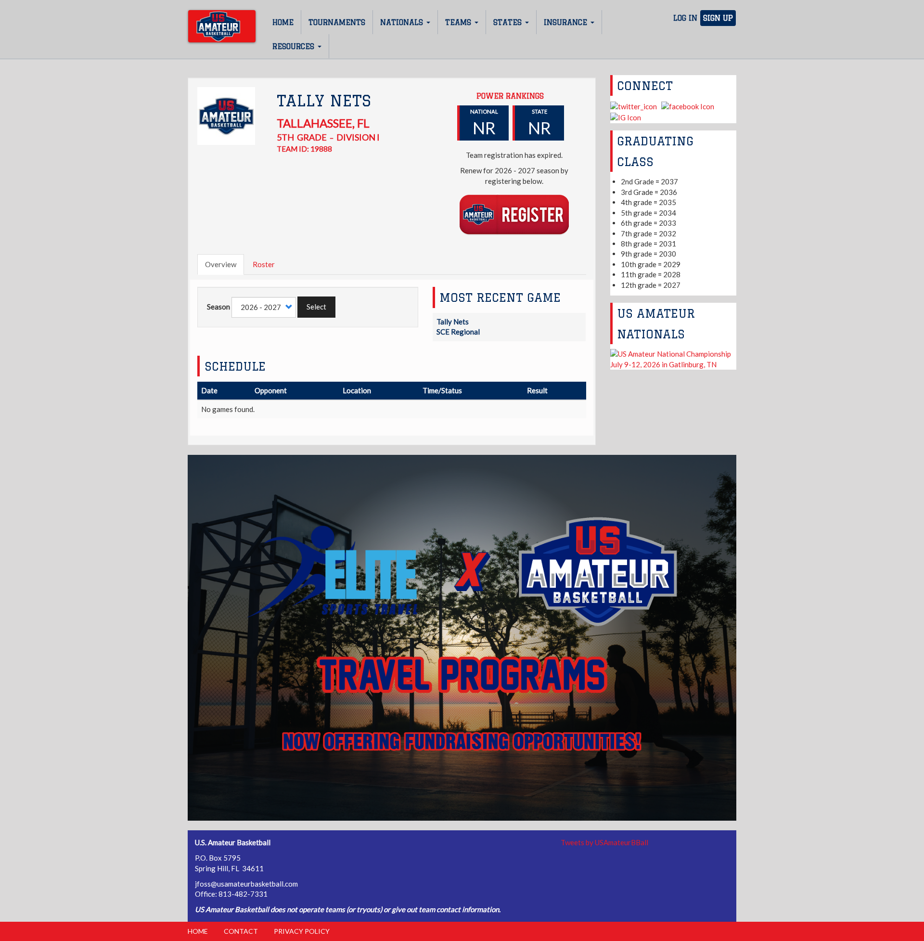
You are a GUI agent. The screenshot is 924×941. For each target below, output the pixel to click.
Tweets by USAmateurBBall (604, 842)
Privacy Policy (302, 931)
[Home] (222, 26)
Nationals (402, 22)
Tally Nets (452, 321)
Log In (685, 18)
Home (283, 22)
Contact (241, 931)
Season (218, 306)
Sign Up (718, 18)
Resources (294, 46)
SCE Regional (458, 331)
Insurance (567, 22)
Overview (220, 264)
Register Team (514, 214)
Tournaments (336, 22)
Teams (459, 22)
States (508, 22)
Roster (264, 264)
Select (316, 306)
